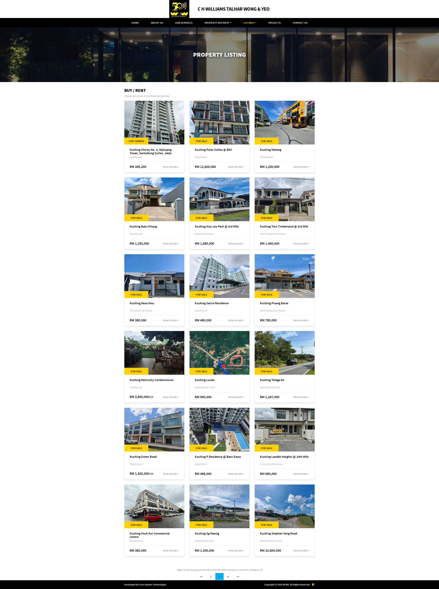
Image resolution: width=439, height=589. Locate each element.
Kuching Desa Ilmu (142, 303)
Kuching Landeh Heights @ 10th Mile (284, 457)
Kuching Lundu (205, 380)
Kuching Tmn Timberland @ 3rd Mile (284, 226)
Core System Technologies (152, 584)
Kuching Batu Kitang (143, 226)
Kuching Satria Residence (212, 303)
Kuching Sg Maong (207, 533)
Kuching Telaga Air (272, 380)
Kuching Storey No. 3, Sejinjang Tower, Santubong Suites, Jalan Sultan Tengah (151, 151)
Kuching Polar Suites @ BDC (213, 150)
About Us (157, 22)
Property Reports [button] (217, 22)
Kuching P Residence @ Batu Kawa (218, 457)
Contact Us (300, 22)
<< (201, 576)
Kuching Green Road (143, 457)
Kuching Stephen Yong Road (278, 533)
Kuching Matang (270, 150)
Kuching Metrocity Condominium (152, 380)
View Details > (171, 166)
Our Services (184, 22)
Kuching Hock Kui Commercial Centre (150, 535)
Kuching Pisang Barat (274, 303)
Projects (274, 22)
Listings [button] (249, 22)
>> (237, 576)
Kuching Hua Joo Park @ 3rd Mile (217, 226)
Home (135, 22)
